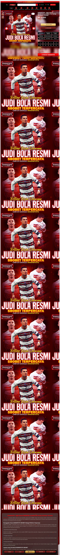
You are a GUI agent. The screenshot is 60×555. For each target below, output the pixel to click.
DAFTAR (30, 551)
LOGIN (20, 551)
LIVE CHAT (51, 551)
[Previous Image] (6, 28)
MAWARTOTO (5, 517)
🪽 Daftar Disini (48, 24)
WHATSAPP (41, 551)
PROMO (9, 551)
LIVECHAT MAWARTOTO (48, 55)
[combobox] (26, 5)
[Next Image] (33, 28)
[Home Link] (12, 5)
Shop (7, 4)
